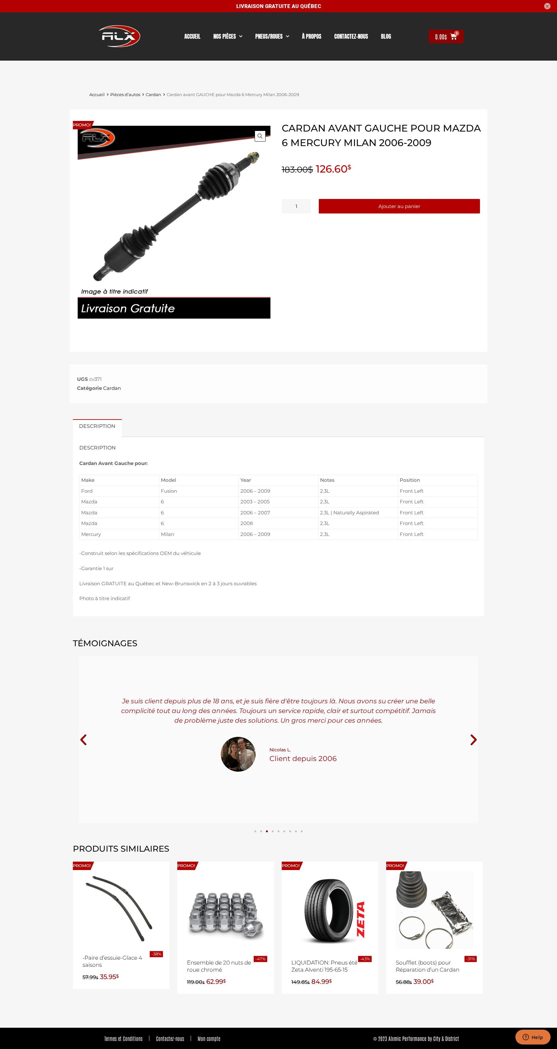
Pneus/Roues (269, 36)
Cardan (153, 94)
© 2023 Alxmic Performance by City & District (416, 1038)
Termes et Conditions (123, 1038)
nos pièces (224, 36)
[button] (260, 136)
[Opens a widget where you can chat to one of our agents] (533, 1038)
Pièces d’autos (125, 94)
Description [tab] (97, 426)
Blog (386, 36)
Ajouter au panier (399, 206)
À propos (311, 36)
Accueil (192, 36)
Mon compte (209, 1038)
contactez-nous (351, 36)
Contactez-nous (170, 1038)
